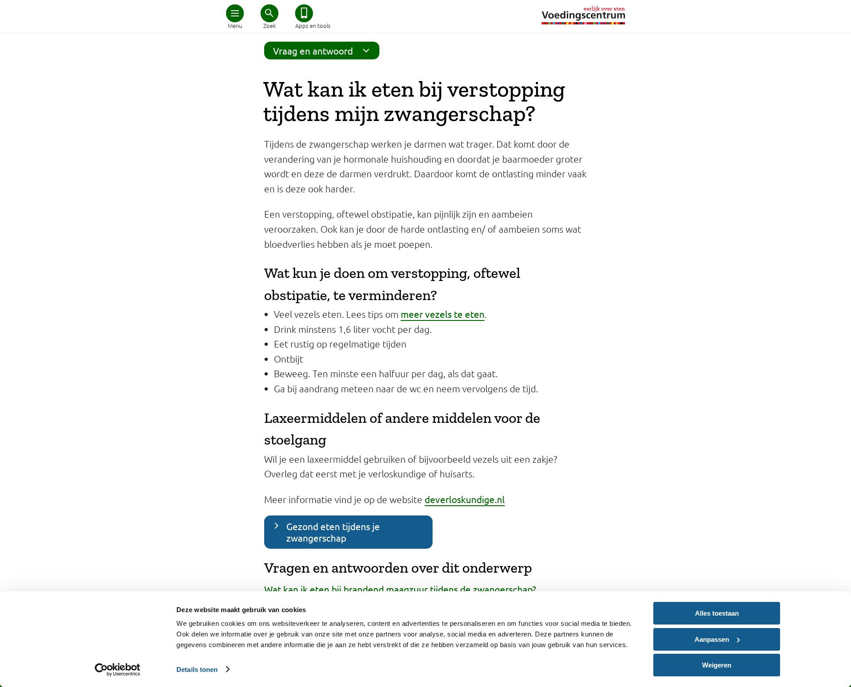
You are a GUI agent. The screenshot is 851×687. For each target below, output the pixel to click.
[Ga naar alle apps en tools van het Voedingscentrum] (304, 13)
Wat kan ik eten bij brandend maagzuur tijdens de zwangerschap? (400, 589)
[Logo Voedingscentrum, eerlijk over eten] (583, 15)
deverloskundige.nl (465, 499)
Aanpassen (712, 639)
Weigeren (716, 665)
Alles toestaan (717, 613)
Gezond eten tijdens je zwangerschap (333, 531)
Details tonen (197, 669)
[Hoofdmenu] (235, 13)
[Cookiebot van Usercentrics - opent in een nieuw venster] (117, 669)
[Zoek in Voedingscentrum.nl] (269, 13)
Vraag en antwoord (313, 50)
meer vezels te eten (442, 314)
